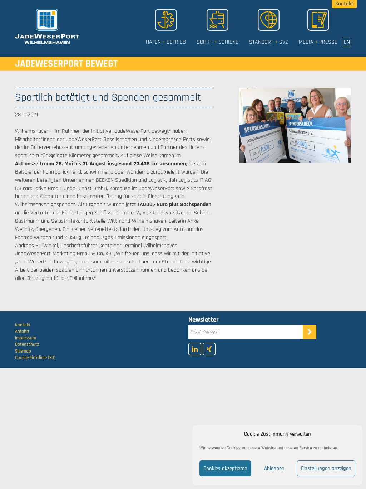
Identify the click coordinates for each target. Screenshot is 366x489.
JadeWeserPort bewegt (66, 64)
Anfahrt (22, 331)
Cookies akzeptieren (225, 468)
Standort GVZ (268, 42)
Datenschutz (27, 344)
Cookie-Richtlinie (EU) (35, 357)
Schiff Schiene (217, 42)
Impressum (25, 338)
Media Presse (318, 42)
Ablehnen (274, 468)
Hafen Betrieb (166, 42)
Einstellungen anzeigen (326, 468)
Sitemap (23, 351)
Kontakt (23, 325)
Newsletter (203, 319)
